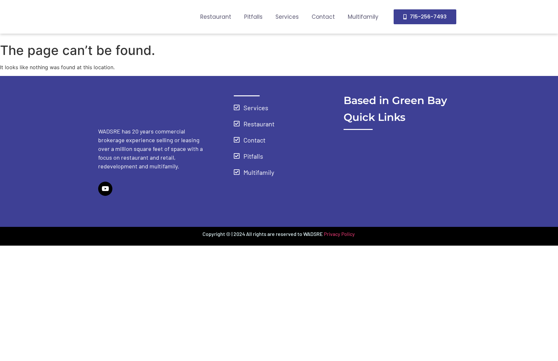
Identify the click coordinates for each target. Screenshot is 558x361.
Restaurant (215, 17)
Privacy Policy (340, 234)
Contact (323, 17)
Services (287, 17)
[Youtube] (105, 189)
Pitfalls (253, 17)
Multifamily (363, 17)
